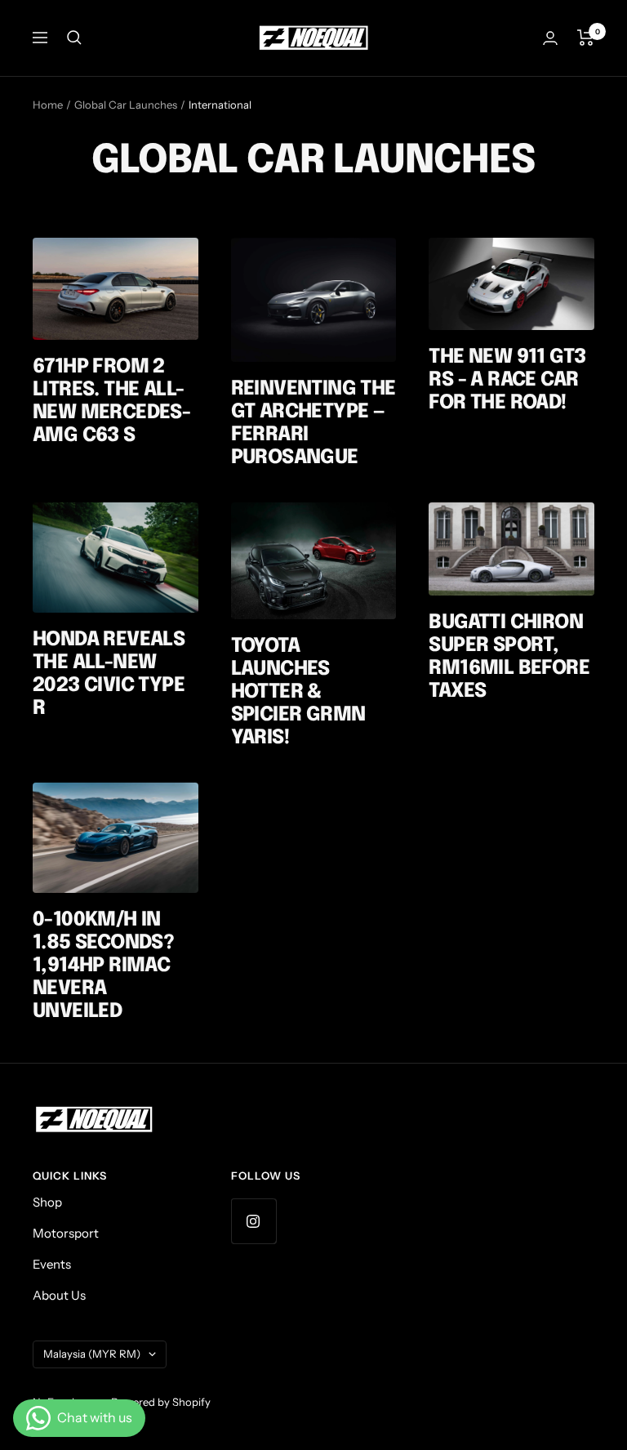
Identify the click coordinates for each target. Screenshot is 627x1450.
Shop (47, 1202)
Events (52, 1264)
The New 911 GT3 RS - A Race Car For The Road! (507, 380)
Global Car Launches (125, 104)
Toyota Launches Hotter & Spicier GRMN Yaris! (298, 692)
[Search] (74, 37)
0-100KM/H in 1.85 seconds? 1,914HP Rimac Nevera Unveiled (103, 966)
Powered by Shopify (161, 1401)
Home (48, 104)
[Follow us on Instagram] (253, 1220)
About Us (59, 1295)
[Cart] (585, 37)
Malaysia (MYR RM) (91, 1353)
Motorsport (66, 1233)
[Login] (550, 38)
